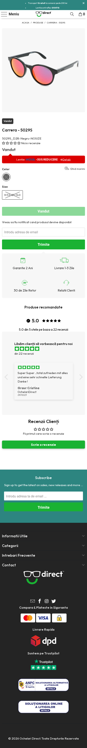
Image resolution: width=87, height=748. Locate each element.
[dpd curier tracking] (43, 645)
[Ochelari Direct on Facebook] (40, 601)
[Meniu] (2, 14)
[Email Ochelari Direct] (33, 601)
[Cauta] (72, 14)
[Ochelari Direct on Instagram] (47, 601)
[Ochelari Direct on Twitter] (54, 601)
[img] (45, 348)
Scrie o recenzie (43, 445)
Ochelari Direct (30, 738)
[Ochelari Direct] (43, 14)
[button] (11, 143)
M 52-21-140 (12, 195)
